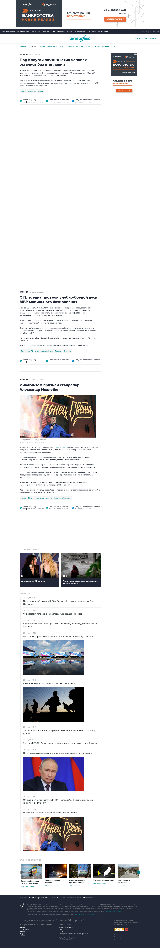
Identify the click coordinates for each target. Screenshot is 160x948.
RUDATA (61, 932)
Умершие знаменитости (103, 880)
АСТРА (22, 936)
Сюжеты (105, 46)
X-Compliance (24, 930)
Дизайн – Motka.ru (119, 939)
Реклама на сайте (74, 898)
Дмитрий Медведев (27, 213)
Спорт (61, 46)
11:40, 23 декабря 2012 (36, 55)
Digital (87, 46)
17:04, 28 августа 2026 (36, 380)
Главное (23, 46)
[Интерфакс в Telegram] (63, 938)
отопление (32, 91)
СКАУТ (22, 932)
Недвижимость (79, 31)
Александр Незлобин (44, 498)
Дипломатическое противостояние (77, 881)
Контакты (23, 898)
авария (40, 91)
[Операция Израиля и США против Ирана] (31, 878)
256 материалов (75, 886)
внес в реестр (62, 447)
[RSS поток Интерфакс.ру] (70, 938)
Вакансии (61, 898)
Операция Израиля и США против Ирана (30, 882)
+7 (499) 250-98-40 (79, 915)
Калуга (23, 91)
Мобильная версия (8, 31)
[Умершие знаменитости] (104, 877)
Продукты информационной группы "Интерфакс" (52, 920)
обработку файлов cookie (113, 911)
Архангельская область (44, 351)
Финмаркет (61, 31)
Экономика (52, 46)
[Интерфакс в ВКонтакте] (67, 938)
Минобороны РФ (26, 351)
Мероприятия (103, 31)
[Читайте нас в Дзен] (60, 938)
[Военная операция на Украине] (56, 877)
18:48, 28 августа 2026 (36, 120)
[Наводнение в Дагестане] (128, 877)
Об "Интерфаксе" (23, 31)
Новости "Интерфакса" (66, 927)
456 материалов (99, 884)
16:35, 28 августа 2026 (36, 292)
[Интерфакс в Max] (73, 938)
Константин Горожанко (62, 498)
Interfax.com (36, 31)
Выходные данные (120, 937)
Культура (70, 46)
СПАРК (22, 927)
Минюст (31, 498)
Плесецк (58, 351)
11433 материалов (51, 886)
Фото (114, 46)
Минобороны (42, 213)
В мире (42, 46)
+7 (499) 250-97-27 (94, 915)
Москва (79, 46)
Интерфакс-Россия (48, 31)
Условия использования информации (126, 935)
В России (32, 46)
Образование (91, 31)
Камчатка (67, 351)
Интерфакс (80, 38)
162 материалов (123, 886)
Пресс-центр (50, 898)
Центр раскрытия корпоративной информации (73, 934)
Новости (96, 46)
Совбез (52, 213)
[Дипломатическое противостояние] (80, 877)
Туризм (69, 31)
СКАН (61, 930)
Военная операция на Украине (54, 881)
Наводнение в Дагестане (124, 881)
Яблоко (23, 498)
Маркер (22, 934)
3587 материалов (27, 887)
